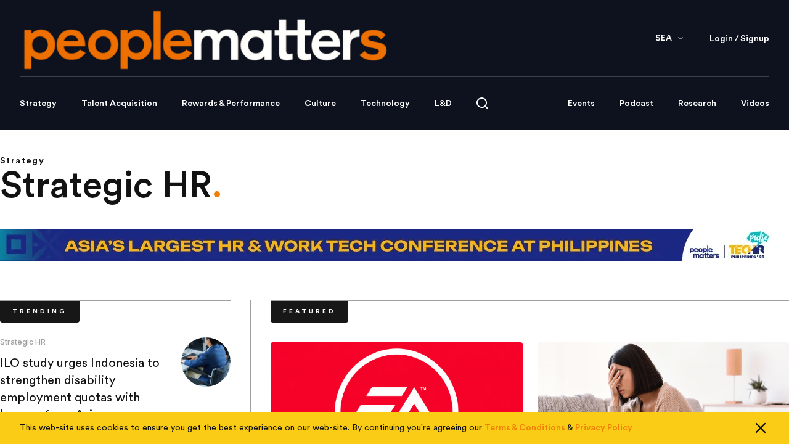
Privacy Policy (603, 428)
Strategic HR (23, 342)
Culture (320, 103)
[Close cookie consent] (760, 428)
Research (697, 103)
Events (581, 103)
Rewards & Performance (231, 103)
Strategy (38, 103)
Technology (385, 103)
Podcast (636, 103)
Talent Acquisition (119, 103)
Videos (755, 103)
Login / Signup (739, 39)
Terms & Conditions (524, 428)
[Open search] (482, 103)
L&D (443, 103)
